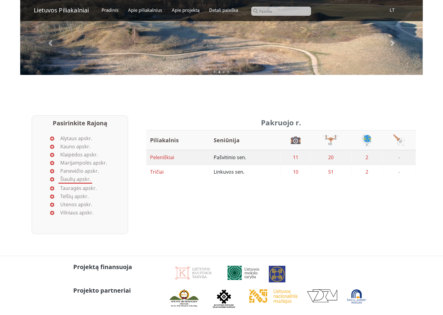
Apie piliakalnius (145, 10)
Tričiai (157, 172)
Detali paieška (223, 10)
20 (331, 157)
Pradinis (110, 10)
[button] (50, 43)
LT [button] (392, 10)
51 (331, 172)
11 (295, 157)
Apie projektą (186, 10)
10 (295, 172)
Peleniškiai (162, 157)
